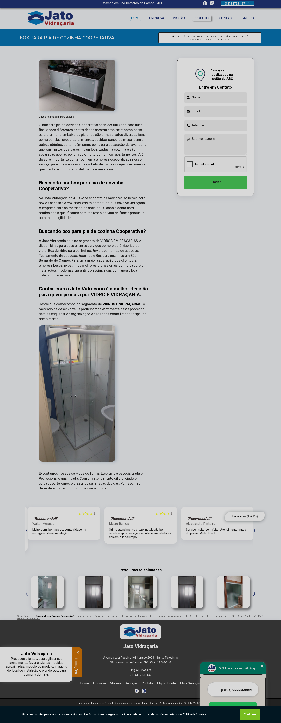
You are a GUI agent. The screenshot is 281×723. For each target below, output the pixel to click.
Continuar (250, 714)
